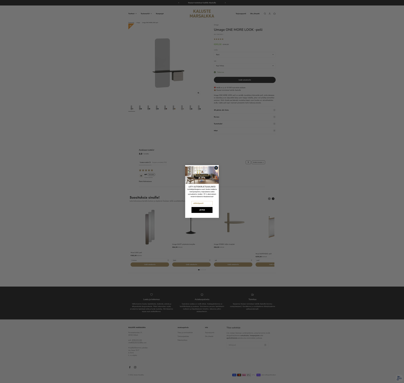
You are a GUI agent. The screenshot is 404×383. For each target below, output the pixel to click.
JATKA (202, 210)
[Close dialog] (216, 168)
